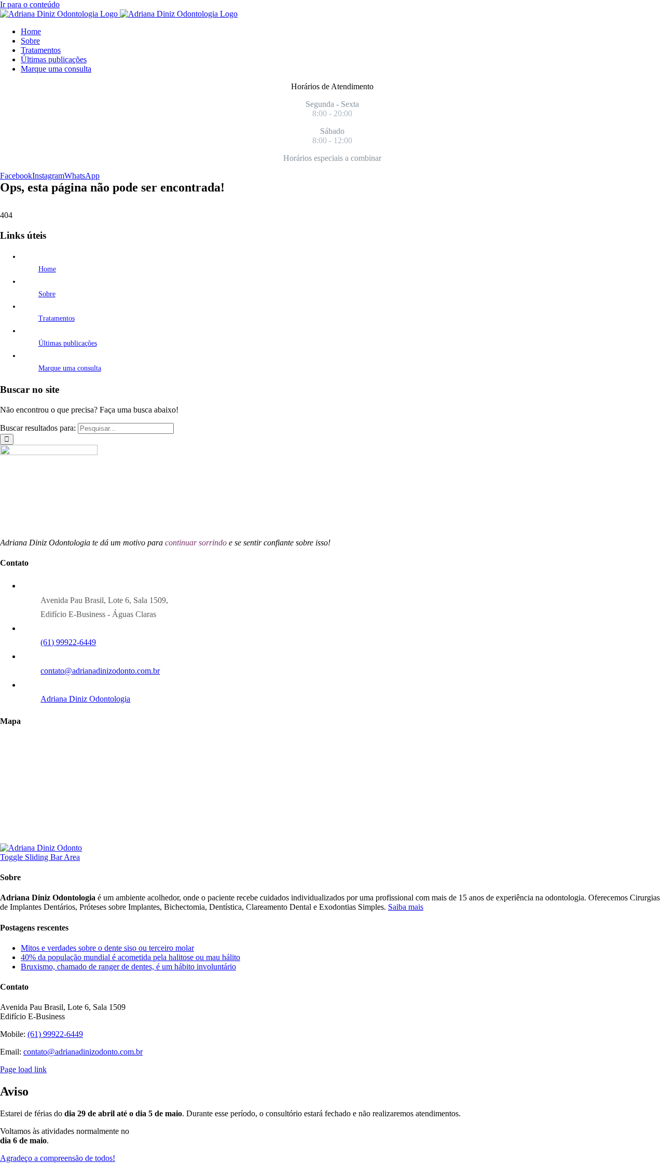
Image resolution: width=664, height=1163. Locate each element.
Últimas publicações (67, 343)
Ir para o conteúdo (30, 4)
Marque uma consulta (69, 368)
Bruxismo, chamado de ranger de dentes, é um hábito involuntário (128, 966)
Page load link (23, 1069)
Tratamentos (56, 318)
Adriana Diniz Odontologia (85, 698)
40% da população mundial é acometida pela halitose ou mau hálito (130, 957)
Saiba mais (405, 906)
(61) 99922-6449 (68, 642)
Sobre (47, 294)
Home (47, 269)
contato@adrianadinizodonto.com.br (100, 670)
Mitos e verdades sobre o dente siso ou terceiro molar (107, 947)
